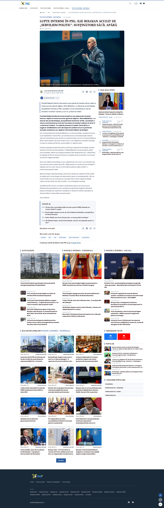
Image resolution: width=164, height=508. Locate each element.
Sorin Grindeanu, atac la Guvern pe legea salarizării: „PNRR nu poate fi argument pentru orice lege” (126, 313)
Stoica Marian (97, 354)
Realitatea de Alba (79, 494)
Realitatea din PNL (56, 91)
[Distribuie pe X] (94, 91)
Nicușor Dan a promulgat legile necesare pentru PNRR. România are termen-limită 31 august (68, 208)
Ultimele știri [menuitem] (23, 8)
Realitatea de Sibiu (68, 494)
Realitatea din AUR (74, 492)
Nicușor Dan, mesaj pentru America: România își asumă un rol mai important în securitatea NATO (126, 304)
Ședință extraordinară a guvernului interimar (29, 420)
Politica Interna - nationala (59, 12)
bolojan (43, 237)
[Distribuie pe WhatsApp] (90, 91)
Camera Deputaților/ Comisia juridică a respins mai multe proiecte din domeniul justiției (87, 359)
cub (55, 237)
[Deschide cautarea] (130, 3)
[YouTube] (144, 3)
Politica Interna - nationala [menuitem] (81, 8)
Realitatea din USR (63, 492)
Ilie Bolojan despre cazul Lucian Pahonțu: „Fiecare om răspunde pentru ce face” (70, 222)
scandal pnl (85, 237)
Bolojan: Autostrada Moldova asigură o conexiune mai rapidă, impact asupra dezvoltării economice (87, 453)
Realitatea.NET (33, 492)
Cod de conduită (66, 482)
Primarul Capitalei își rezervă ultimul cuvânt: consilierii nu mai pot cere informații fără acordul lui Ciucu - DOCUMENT (127, 296)
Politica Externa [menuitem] (45, 8)
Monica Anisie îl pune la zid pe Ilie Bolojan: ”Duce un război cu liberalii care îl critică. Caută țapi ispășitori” (111, 115)
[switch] (136, 3)
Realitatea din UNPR (35, 494)
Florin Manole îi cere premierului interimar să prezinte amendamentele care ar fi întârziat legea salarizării (87, 422)
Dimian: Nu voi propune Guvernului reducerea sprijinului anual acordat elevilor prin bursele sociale (60, 391)
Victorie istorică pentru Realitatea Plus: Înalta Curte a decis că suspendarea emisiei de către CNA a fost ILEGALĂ (43, 322)
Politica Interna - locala (105, 117)
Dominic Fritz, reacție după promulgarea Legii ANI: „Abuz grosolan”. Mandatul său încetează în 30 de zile (122, 285)
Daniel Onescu (42, 385)
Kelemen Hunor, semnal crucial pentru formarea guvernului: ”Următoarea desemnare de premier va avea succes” (112, 126)
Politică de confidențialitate (53, 482)
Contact (32, 482)
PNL (50, 237)
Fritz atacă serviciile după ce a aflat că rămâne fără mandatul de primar (41, 295)
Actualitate (105, 140)
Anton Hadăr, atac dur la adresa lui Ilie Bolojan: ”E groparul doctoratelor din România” (32, 452)
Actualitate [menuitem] (34, 8)
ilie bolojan (62, 237)
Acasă (43, 12)
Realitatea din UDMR (97, 492)
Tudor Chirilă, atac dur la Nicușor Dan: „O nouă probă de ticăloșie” (67, 217)
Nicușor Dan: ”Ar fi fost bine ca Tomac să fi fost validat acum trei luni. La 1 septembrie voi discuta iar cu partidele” (60, 453)
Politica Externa (106, 131)
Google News (76, 243)
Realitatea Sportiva (43, 492)
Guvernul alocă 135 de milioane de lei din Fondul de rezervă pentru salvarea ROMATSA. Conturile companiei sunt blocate (32, 360)
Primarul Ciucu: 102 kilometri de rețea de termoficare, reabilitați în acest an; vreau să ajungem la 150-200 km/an (127, 322)
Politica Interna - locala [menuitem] (61, 8)
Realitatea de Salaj (57, 494)
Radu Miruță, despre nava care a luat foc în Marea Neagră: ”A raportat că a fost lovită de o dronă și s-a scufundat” (61, 360)
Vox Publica (88, 494)
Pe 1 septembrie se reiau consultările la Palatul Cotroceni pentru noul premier (60, 421)
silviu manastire (74, 237)
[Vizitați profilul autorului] (41, 91)
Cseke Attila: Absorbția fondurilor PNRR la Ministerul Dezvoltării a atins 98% (32, 390)
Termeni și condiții (40, 482)
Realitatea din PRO (85, 492)
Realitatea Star (53, 492)
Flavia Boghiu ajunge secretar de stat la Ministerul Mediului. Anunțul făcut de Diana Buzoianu (69, 213)
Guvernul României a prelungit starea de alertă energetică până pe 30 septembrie (37, 284)
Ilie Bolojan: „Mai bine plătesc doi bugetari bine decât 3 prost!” (113, 153)
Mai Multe (61, 460)
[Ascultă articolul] (160, 495)
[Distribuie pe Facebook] (86, 91)
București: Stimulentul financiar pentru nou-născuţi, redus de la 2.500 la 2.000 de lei (81, 315)
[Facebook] (141, 3)
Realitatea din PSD (46, 494)
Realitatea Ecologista (109, 492)
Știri (49, 12)
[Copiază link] (83, 91)
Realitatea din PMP (121, 492)
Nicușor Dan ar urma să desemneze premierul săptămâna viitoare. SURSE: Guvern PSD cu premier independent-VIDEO (88, 391)
